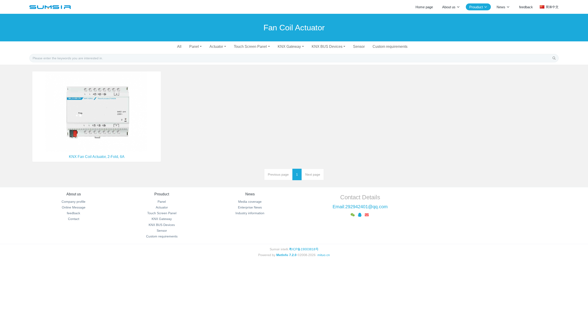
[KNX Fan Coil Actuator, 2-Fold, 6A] (96, 111)
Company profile (73, 201)
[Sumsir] (50, 7)
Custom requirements (390, 47)
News (250, 194)
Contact (73, 219)
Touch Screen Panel (250, 47)
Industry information (249, 213)
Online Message (73, 207)
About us (73, 194)
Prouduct (161, 194)
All (179, 47)
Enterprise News (250, 207)
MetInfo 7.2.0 (286, 255)
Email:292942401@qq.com (360, 206)
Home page (424, 7)
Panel (194, 47)
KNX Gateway (289, 47)
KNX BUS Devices (327, 47)
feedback (73, 213)
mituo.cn (323, 255)
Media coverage (250, 201)
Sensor (359, 47)
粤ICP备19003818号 (304, 249)
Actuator (216, 47)
